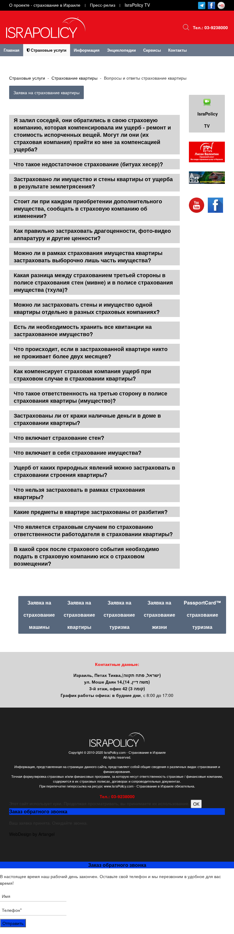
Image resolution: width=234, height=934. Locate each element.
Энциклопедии (121, 50)
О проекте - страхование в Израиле (44, 5)
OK (196, 804)
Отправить (12, 923)
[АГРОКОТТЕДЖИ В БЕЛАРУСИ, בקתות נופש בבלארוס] (207, 177)
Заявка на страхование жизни (159, 614)
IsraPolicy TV (137, 5)
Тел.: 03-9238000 (210, 27)
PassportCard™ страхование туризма (202, 614)
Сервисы (152, 50)
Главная (12, 50)
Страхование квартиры (74, 78)
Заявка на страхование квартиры (46, 92)
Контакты (177, 50)
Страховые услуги (48, 50)
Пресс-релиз (102, 5)
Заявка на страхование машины (39, 614)
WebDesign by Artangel (32, 834)
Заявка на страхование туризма (119, 614)
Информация (87, 50)
